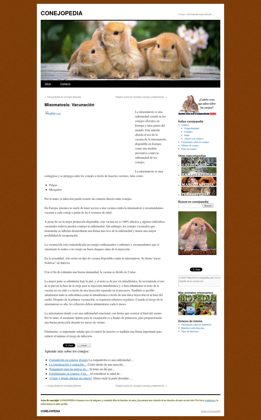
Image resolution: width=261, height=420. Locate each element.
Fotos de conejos (189, 148)
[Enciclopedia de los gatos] (198, 165)
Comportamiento (191, 128)
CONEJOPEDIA (62, 13)
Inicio (48, 83)
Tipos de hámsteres (190, 331)
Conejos (185, 124)
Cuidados (188, 131)
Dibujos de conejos (190, 145)
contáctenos (210, 400)
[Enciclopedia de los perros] (198, 194)
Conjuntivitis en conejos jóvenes (63, 96)
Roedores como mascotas (192, 327)
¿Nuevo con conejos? (193, 138)
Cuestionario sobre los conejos (195, 141)
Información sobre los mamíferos (196, 324)
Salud (186, 135)
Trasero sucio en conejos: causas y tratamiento (141, 96)
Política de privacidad (210, 411)
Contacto (65, 83)
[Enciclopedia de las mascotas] (198, 185)
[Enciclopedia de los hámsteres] (198, 175)
